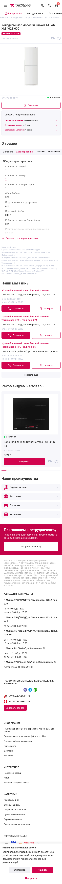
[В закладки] (59, 39)
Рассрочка (33, 105)
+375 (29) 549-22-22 (19, 701)
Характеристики (24, 152)
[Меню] (5, 5)
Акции (7, 777)
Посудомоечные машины (17, 824)
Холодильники (35, 13)
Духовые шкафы (12, 805)
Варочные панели (13, 819)
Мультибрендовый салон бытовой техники (25, 290)
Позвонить (18, 308)
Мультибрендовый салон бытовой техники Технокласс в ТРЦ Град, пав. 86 (25, 345)
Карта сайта (10, 746)
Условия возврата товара (16, 782)
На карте (48, 308)
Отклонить (19, 870)
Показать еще (31, 375)
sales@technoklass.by (15, 836)
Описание (8, 152)
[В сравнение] (53, 39)
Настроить (31, 878)
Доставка (8, 751)
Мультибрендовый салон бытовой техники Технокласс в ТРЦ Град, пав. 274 (25, 318)
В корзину (24, 461)
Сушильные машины (14, 814)
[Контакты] (42, 5)
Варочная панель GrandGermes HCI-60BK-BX (30, 444)
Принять (42, 870)
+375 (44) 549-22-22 (19, 696)
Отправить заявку (31, 546)
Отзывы (40, 151)
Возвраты (9, 755)
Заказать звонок (15, 708)
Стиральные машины (15, 809)
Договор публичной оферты (18, 741)
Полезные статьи (12, 773)
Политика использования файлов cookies (25, 736)
